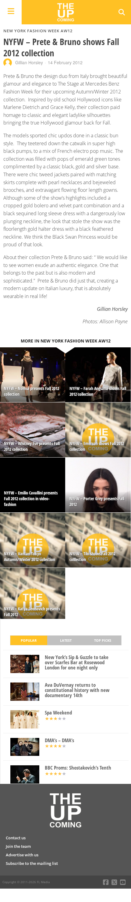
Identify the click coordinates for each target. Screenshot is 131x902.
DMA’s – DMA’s (59, 740)
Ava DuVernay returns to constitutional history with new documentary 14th (77, 690)
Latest (66, 640)
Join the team (18, 846)
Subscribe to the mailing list (32, 863)
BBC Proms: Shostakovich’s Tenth (78, 767)
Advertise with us (22, 855)
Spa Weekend (58, 712)
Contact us (16, 838)
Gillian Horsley (29, 62)
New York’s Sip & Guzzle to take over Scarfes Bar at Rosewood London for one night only (76, 662)
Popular (29, 640)
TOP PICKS (102, 640)
